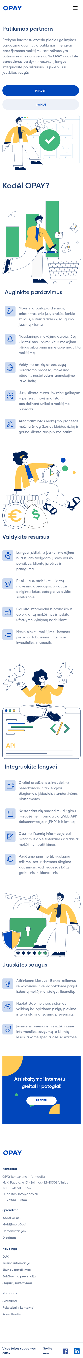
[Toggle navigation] (75, 8)
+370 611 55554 (20, 1188)
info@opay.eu (28, 1194)
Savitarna (9, 1301)
